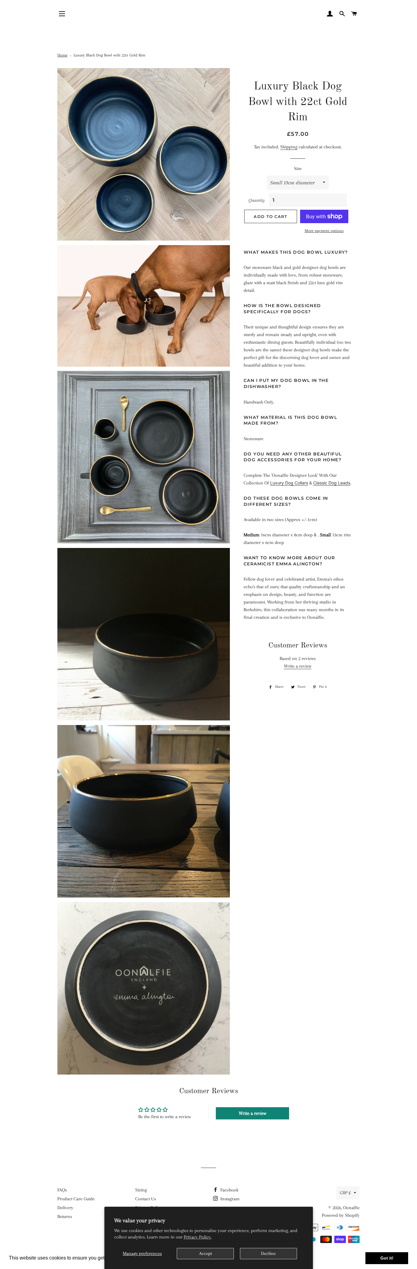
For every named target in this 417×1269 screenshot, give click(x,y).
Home (62, 55)
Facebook (228, 1190)
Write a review (297, 666)
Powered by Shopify (341, 1215)
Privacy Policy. (198, 1237)
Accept (205, 1253)
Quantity (256, 200)
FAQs (62, 1190)
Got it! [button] (386, 1258)
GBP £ (345, 1192)
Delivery (65, 1207)
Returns (64, 1216)
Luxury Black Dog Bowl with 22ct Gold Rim (109, 55)
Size (298, 168)
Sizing (141, 1190)
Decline (268, 1253)
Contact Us (145, 1199)
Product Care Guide (76, 1199)
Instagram (229, 1199)
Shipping (288, 147)
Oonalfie (351, 1207)
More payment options (324, 230)
